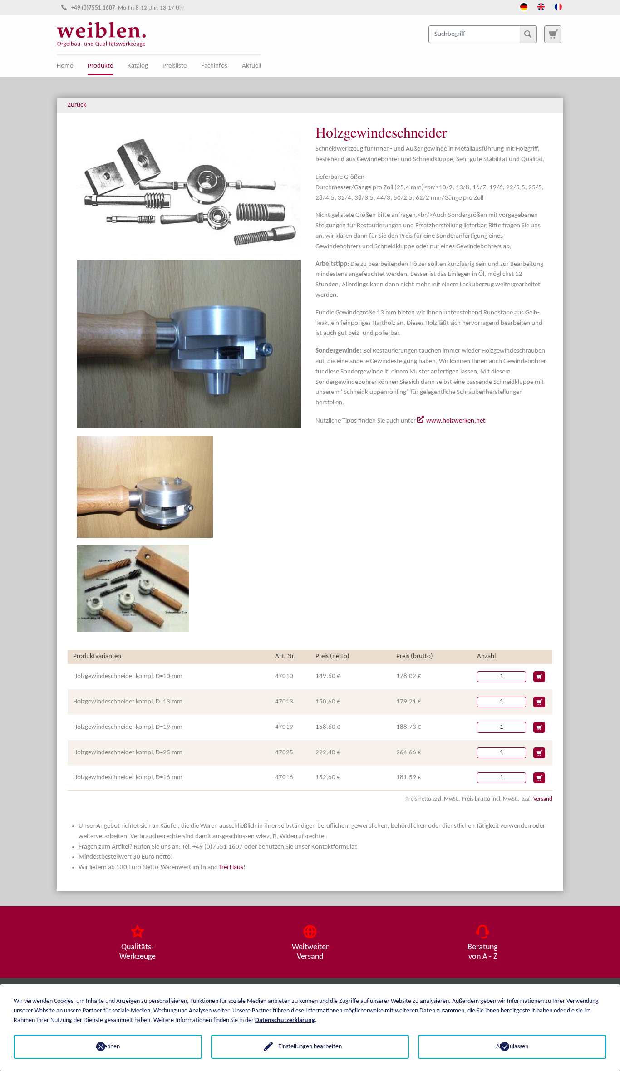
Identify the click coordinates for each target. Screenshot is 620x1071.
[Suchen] (528, 34)
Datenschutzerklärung (285, 1020)
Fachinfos (214, 66)
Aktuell (251, 66)
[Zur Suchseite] (552, 34)
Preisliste (174, 66)
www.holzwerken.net (455, 421)
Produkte (100, 66)
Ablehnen (108, 1046)
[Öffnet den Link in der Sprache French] (558, 6)
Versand (542, 799)
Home (65, 66)
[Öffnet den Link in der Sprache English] (541, 6)
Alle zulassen (512, 1046)
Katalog (138, 66)
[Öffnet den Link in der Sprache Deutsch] (524, 6)
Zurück (77, 105)
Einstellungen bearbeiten (310, 1046)
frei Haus (231, 867)
